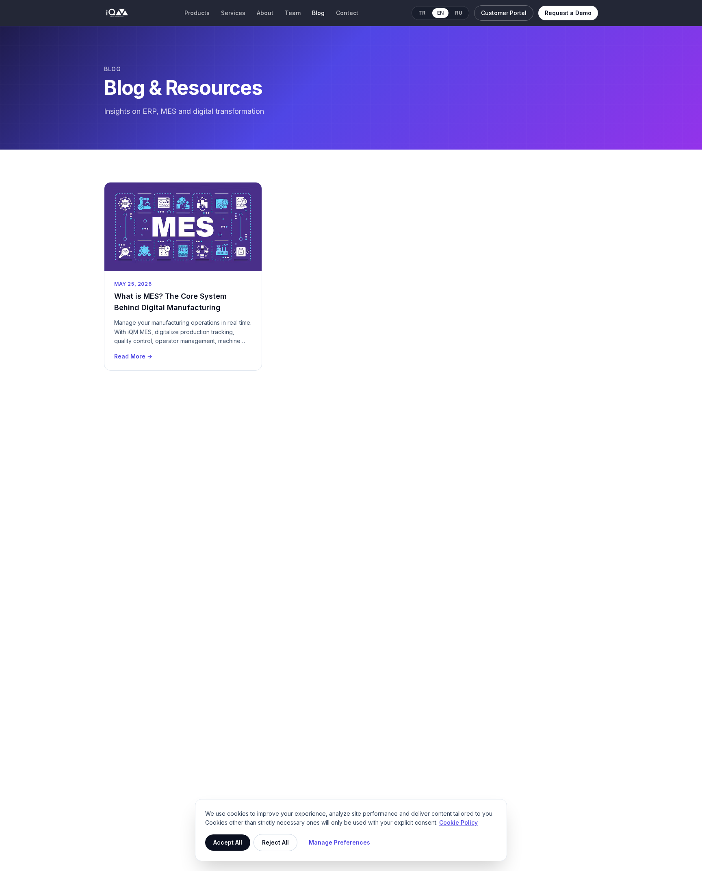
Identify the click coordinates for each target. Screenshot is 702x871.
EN (440, 13)
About (265, 12)
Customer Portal (503, 12)
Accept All (227, 842)
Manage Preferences (339, 842)
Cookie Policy (458, 822)
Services (233, 12)
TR (422, 13)
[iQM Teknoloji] (117, 13)
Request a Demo (568, 12)
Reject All (275, 842)
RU (458, 13)
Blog (318, 12)
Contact (347, 12)
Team (293, 12)
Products (197, 12)
